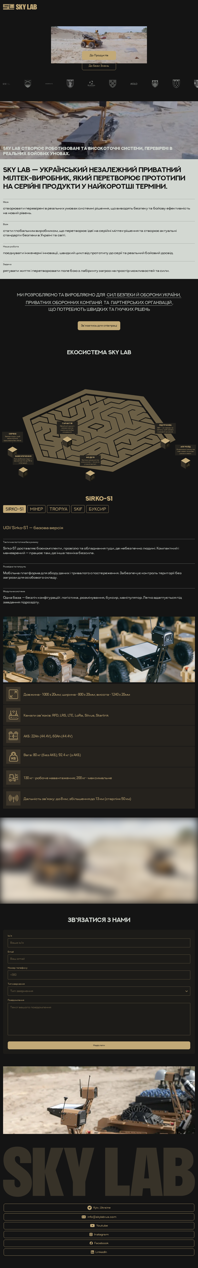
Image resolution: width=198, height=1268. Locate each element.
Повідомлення (16, 1000)
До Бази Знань (99, 65)
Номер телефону (17, 967)
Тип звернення (16, 983)
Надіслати (99, 1045)
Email (11, 951)
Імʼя (10, 935)
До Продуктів (99, 55)
